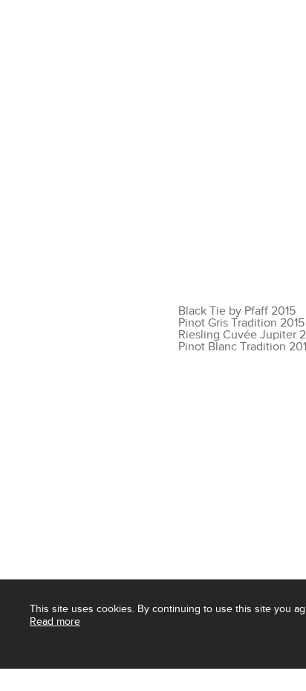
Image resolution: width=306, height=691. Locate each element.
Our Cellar (75, 77)
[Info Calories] (14, 677)
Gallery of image (216, 678)
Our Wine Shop (185, 77)
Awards (66, 678)
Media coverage (133, 678)
